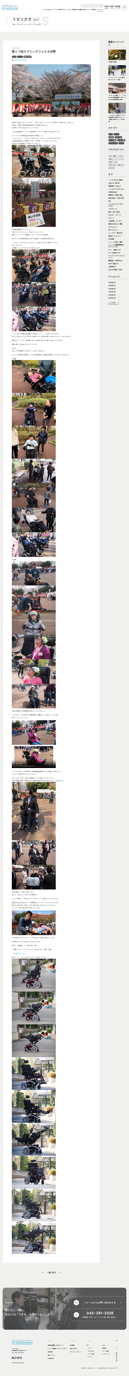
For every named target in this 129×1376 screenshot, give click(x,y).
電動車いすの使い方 (118, 156)
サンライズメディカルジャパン (116, 256)
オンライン (117, 236)
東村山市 (120, 233)
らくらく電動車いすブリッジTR (57, 1348)
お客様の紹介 (112, 192)
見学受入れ (119, 260)
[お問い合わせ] (124, 7)
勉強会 (110, 236)
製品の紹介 (112, 198)
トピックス (20, 24)
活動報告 (19, 60)
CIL (119, 253)
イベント (19, 56)
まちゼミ (111, 215)
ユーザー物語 (121, 140)
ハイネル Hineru (47, 9)
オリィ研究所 (112, 253)
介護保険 (111, 137)
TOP (14, 24)
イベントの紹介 (113, 242)
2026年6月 (112, 289)
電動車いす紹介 (113, 162)
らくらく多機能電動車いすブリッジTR (116, 246)
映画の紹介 (112, 168)
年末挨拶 (111, 239)
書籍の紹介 (121, 165)
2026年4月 (112, 295)
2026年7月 (112, 285)
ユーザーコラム (113, 143)
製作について (51, 1355)
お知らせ (111, 183)
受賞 (110, 156)
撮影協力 (111, 260)
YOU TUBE (118, 137)
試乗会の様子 (27, 56)
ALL (87, 1345)
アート (110, 250)
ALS (119, 250)
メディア (118, 215)
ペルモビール (112, 209)
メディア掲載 (112, 140)
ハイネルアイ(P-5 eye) (116, 189)
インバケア (112, 233)
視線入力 (115, 263)
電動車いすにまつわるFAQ (116, 159)
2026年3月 (112, 298)
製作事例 (50, 1352)
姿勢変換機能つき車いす (55, 1345)
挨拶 (115, 250)
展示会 (117, 183)
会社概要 (72, 1345)
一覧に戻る (51, 1272)
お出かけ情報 (112, 269)
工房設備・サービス (115, 221)
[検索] (101, 5)
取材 (121, 195)
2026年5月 (112, 292)
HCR (110, 263)
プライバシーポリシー (76, 1352)
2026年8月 (112, 282)
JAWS (120, 269)
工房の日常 (120, 198)
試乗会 (25, 60)
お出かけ (118, 186)
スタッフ (111, 218)
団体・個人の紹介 (114, 212)
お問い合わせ (73, 1348)
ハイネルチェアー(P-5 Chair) (115, 205)
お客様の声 (112, 266)
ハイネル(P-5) (113, 180)
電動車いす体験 (113, 195)
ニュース (121, 143)
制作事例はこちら (18, 953)
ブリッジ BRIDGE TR (59, 9)
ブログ (14, 56)
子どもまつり (112, 227)
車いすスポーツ (113, 230)
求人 (109, 201)
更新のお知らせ (113, 224)
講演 (121, 242)
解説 (121, 224)
